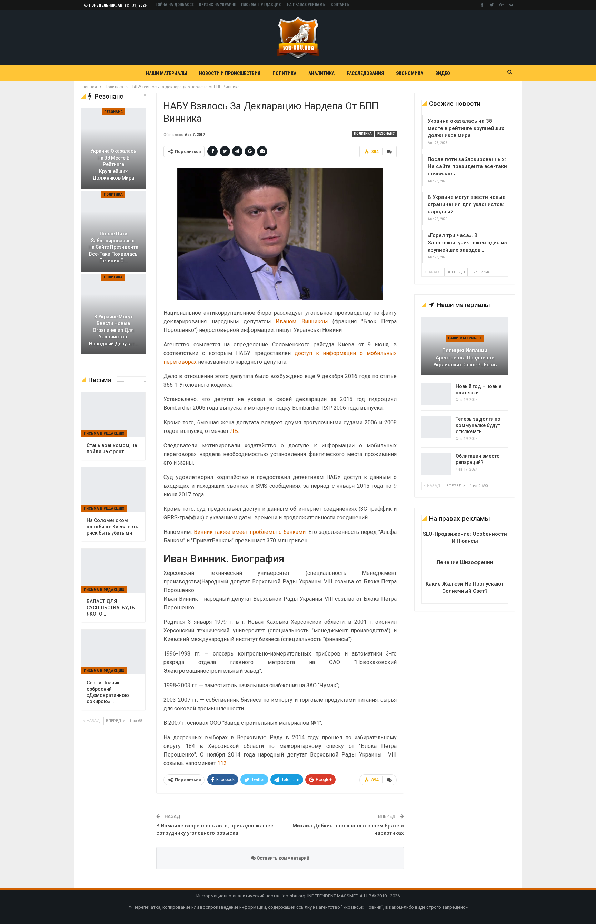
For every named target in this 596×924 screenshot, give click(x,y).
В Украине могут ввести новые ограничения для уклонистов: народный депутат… (113, 330)
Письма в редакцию (261, 4)
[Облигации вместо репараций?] (436, 464)
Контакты (340, 4)
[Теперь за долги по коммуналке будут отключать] (436, 427)
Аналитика (321, 73)
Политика (284, 73)
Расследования (365, 73)
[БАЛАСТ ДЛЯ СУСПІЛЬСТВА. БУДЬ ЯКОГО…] (113, 571)
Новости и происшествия (229, 73)
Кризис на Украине (217, 4)
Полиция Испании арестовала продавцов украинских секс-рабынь (465, 357)
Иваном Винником (301, 321)
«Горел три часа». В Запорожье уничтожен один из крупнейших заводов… (467, 242)
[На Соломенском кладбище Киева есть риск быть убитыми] (113, 489)
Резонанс (386, 133)
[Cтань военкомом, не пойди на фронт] (113, 414)
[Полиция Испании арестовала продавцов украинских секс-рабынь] (465, 346)
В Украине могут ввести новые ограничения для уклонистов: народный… (467, 204)
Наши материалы (166, 73)
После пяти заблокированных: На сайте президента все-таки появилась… (467, 166)
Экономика (409, 73)
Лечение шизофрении (465, 562)
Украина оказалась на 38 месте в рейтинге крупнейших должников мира (466, 128)
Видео (442, 73)
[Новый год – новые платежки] (436, 394)
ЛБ (234, 431)
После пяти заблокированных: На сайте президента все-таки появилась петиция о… (113, 247)
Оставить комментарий (282, 858)
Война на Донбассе (174, 4)
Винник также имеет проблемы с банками (250, 532)
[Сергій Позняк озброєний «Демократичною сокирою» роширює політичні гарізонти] (113, 652)
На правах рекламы (306, 4)
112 (222, 763)
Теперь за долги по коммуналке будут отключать (478, 425)
